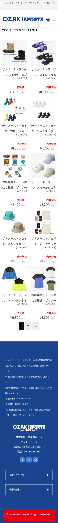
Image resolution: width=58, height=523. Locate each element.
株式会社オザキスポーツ (29, 437)
